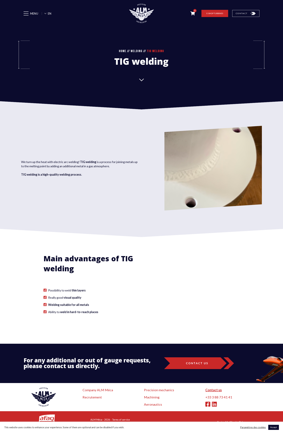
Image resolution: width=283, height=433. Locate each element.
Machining (152, 397)
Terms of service (121, 419)
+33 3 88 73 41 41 (218, 397)
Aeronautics (153, 404)
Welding (136, 51)
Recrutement (92, 397)
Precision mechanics (159, 390)
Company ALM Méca (98, 390)
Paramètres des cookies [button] (253, 427)
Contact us (213, 390)
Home (122, 51)
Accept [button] (273, 427)
